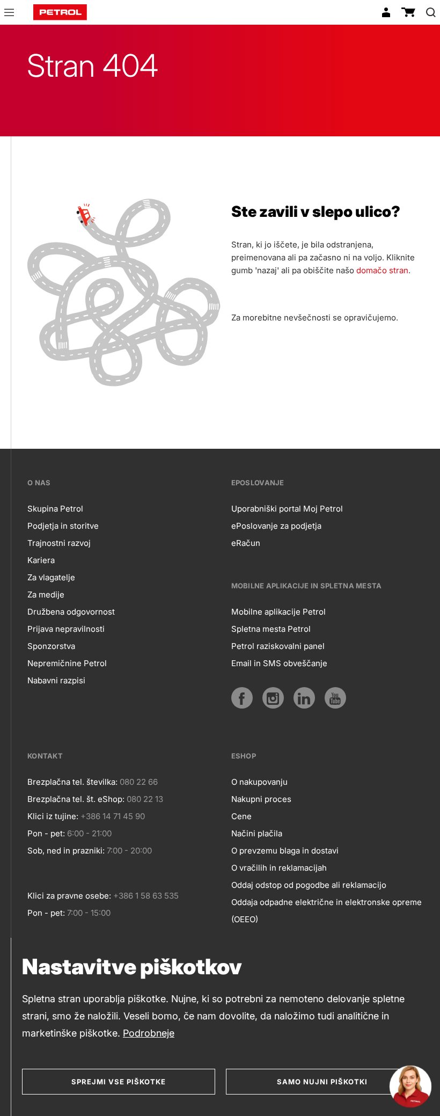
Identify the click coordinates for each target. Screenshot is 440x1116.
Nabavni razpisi (56, 680)
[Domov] (60, 12)
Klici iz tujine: (52, 816)
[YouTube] (335, 698)
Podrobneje (148, 1033)
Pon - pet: (46, 833)
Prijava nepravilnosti (66, 629)
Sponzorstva (51, 646)
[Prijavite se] (386, 12)
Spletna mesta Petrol (271, 629)
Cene (241, 816)
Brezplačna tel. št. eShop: (75, 799)
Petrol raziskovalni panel (278, 646)
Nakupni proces (261, 799)
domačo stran (382, 270)
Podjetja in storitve (63, 526)
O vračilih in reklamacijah (279, 868)
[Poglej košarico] (408, 12)
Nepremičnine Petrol (67, 663)
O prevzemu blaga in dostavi (285, 850)
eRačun (245, 543)
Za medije (45, 594)
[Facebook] (242, 698)
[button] (9, 14)
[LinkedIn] (304, 698)
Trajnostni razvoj (59, 543)
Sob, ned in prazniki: (66, 850)
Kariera (41, 560)
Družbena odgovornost (71, 612)
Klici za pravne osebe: (69, 896)
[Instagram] (273, 698)
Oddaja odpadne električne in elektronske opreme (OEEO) (326, 910)
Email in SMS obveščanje (279, 663)
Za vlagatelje (51, 577)
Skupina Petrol (55, 509)
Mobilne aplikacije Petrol (278, 612)
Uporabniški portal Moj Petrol (287, 509)
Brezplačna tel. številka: (72, 782)
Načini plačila (256, 833)
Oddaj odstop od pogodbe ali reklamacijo (308, 885)
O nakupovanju (259, 782)
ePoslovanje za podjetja (276, 526)
